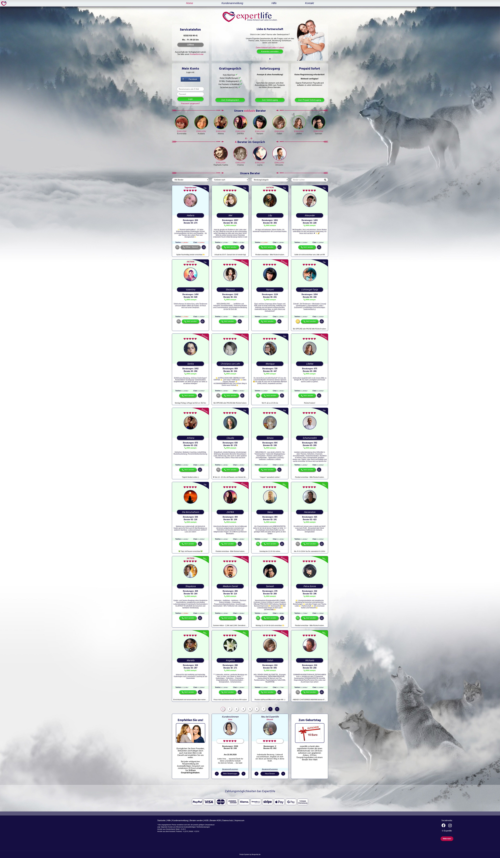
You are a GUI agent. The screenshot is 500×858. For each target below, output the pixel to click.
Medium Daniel (230, 586)
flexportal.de (256, 854)
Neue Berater (270, 774)
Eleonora (230, 290)
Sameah (318, 133)
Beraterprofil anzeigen (230, 769)
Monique (269, 364)
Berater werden (196, 820)
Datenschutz (227, 820)
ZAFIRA (240, 133)
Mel (230, 216)
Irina (230, 719)
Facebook (193, 79)
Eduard (270, 719)
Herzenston (309, 512)
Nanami (260, 133)
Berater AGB (215, 820)
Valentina (190, 290)
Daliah (279, 133)
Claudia (230, 438)
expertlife (4, 3)
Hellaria (190, 216)
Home (189, 3)
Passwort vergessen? (190, 103)
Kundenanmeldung (232, 3)
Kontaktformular (197, 54)
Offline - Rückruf (191, 247)
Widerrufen (447, 839)
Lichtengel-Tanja (309, 290)
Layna (259, 165)
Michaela (309, 660)
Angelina (230, 660)
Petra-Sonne (309, 586)
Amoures (279, 165)
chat (178, 321)
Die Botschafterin (190, 512)
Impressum (239, 820)
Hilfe (274, 3)
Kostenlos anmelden (270, 51)
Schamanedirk (310, 438)
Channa (240, 165)
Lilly (270, 216)
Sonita (190, 364)
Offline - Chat (177, 247)
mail (204, 247)
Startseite (161, 820)
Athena (221, 133)
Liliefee (299, 133)
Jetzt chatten (258, 395)
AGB (206, 820)
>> (277, 709)
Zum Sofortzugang (270, 100)
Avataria (201, 133)
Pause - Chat (298, 321)
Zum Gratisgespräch (230, 100)
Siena (270, 512)
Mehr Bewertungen (230, 774)
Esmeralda (181, 133)
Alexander (310, 216)
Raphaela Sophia (221, 165)
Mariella (190, 660)
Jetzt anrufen (231, 247)
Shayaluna (190, 586)
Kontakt (309, 3)
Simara (270, 438)
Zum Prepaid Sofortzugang (309, 100)
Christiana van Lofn (230, 364)
